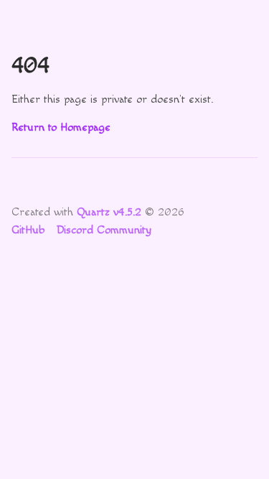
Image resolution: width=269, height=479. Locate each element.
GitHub (27, 230)
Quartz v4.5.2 (109, 212)
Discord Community (103, 230)
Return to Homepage (60, 127)
